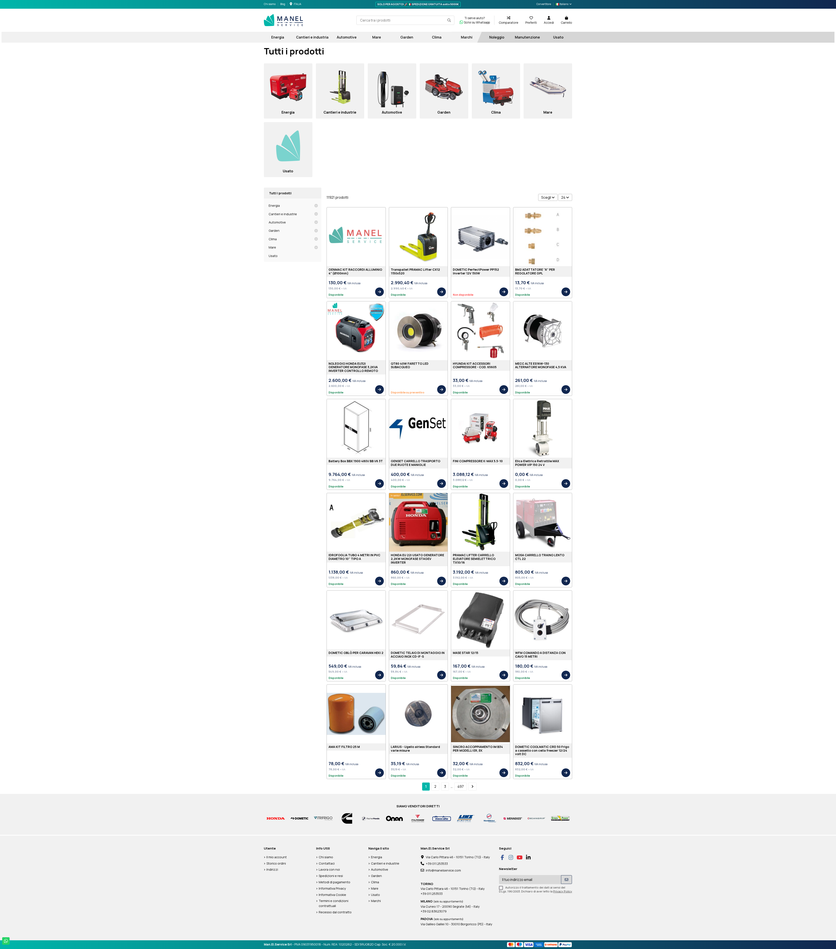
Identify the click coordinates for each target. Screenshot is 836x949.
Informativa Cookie (332, 895)
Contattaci (327, 863)
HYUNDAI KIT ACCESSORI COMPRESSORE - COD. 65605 (475, 365)
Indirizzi (272, 869)
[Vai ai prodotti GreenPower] (560, 818)
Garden (274, 230)
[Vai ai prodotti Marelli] (489, 818)
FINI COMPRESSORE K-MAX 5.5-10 (478, 461)
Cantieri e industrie (283, 214)
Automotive (277, 222)
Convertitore (543, 4)
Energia (274, 205)
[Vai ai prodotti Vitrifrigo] (323, 818)
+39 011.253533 (437, 864)
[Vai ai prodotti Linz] (465, 818)
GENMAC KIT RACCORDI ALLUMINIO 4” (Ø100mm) (355, 271)
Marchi (376, 901)
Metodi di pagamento (334, 882)
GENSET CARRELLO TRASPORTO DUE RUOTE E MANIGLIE (415, 463)
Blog (282, 4)
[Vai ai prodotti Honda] (275, 818)
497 (460, 786)
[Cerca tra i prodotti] (449, 20)
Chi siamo (270, 4)
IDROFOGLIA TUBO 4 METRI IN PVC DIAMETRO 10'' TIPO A (354, 557)
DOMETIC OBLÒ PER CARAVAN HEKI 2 (356, 653)
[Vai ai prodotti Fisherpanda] (370, 818)
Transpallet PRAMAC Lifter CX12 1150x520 (415, 271)
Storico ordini (276, 863)
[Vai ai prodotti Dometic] (299, 818)
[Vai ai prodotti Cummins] (347, 818)
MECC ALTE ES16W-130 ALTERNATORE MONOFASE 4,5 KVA (540, 365)
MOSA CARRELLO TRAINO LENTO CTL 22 (539, 557)
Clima (273, 239)
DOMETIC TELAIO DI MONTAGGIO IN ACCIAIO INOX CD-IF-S (418, 654)
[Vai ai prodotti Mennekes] (513, 818)
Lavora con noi (329, 869)
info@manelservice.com (443, 870)
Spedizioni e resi (331, 876)
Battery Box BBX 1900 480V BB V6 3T (356, 461)
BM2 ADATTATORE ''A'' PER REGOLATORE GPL (535, 271)
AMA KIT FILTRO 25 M (344, 747)
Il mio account (276, 857)
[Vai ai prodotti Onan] (394, 818)
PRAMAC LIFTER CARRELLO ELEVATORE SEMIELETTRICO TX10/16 (474, 558)
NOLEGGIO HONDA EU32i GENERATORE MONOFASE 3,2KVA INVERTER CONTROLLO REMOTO (353, 367)
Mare (272, 247)
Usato (273, 256)
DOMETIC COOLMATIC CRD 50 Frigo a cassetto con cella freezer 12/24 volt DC (542, 750)
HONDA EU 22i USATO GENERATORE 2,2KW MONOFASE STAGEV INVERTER (417, 558)
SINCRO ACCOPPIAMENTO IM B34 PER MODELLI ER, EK (478, 748)
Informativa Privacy (332, 888)
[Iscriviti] (566, 879)
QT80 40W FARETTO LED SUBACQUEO (409, 365)
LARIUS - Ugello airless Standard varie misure (415, 748)
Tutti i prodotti (280, 193)
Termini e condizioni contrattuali (333, 903)
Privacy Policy (562, 891)
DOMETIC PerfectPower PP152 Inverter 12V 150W (476, 271)
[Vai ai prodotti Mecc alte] (441, 818)
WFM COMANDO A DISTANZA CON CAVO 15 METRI (540, 654)
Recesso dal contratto (335, 912)
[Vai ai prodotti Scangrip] (536, 818)
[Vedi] (379, 291)
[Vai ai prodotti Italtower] (418, 818)
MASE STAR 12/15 (465, 653)
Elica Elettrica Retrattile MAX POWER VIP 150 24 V (537, 463)
